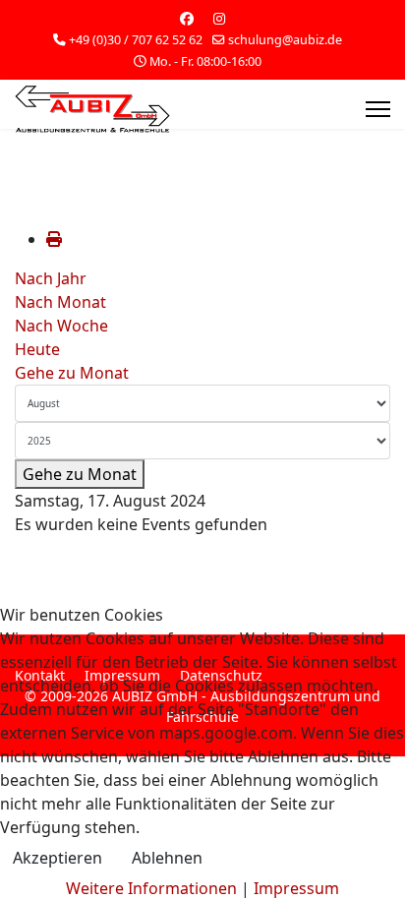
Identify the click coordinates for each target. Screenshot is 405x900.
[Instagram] (219, 18)
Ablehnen (167, 858)
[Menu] (378, 109)
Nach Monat (60, 302)
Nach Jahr (51, 278)
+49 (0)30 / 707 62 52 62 (135, 39)
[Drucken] (54, 239)
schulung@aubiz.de (285, 39)
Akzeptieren (57, 858)
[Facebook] (187, 18)
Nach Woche (61, 325)
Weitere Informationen (151, 888)
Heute (37, 349)
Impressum (296, 888)
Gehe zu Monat (72, 373)
